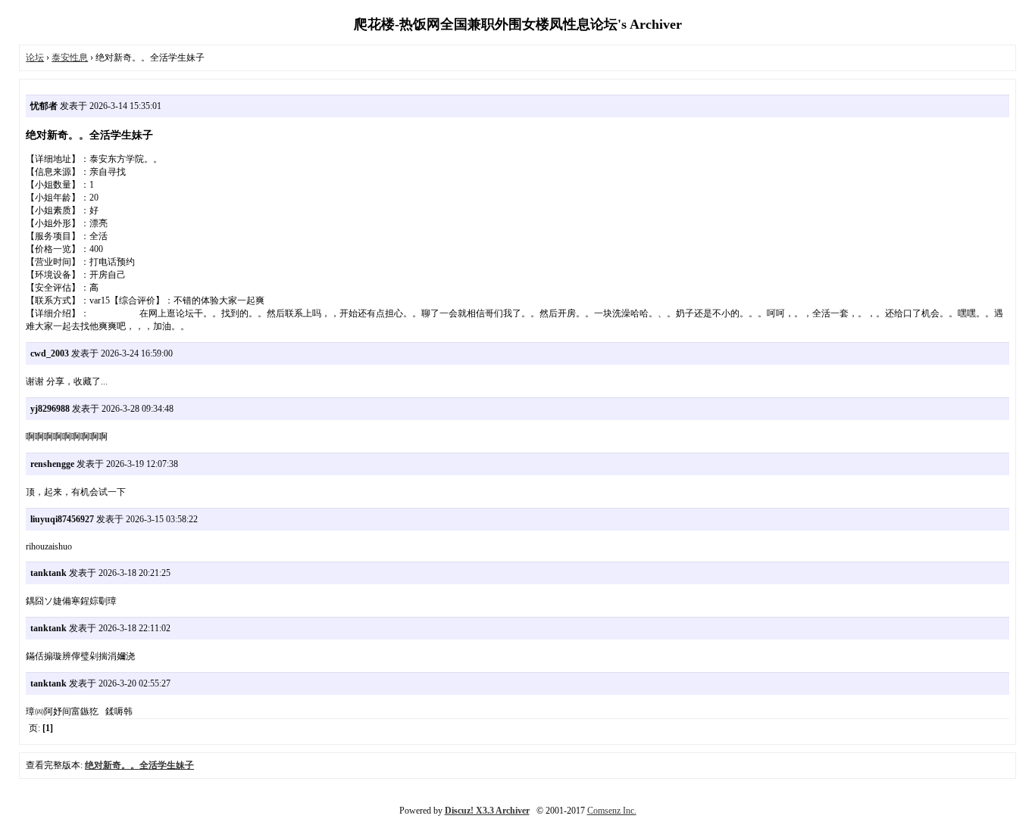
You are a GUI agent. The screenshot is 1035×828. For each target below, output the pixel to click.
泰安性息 (70, 57)
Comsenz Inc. (611, 810)
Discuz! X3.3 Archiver (487, 810)
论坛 (35, 57)
